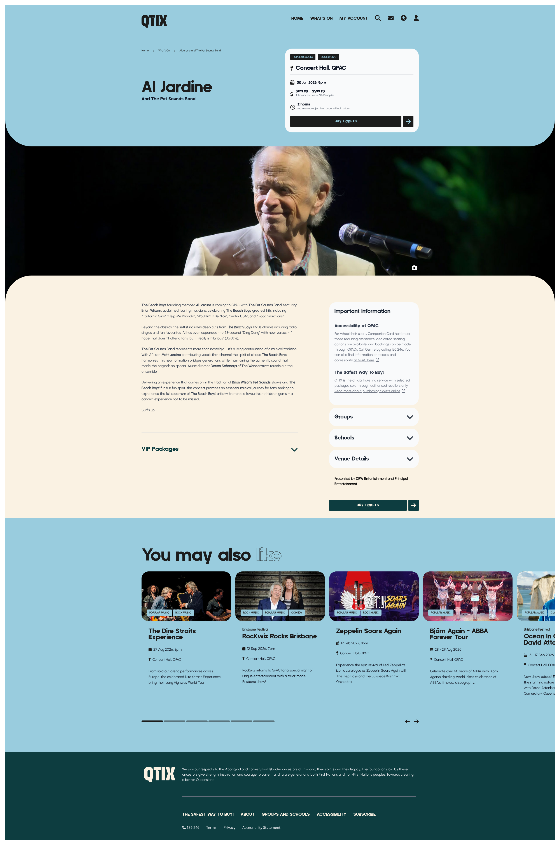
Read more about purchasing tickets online (367, 391)
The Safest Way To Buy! (208, 814)
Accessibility (331, 814)
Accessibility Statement (261, 827)
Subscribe (365, 814)
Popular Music (303, 56)
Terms (211, 827)
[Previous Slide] (407, 721)
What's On (321, 18)
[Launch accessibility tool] (404, 18)
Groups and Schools (286, 814)
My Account (354, 18)
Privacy (229, 827)
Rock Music (328, 56)
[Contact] (391, 18)
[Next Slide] (416, 721)
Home (297, 18)
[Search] (378, 18)
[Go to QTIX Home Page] (154, 21)
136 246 (397, 349)
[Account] (416, 18)
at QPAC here (364, 360)
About (248, 814)
